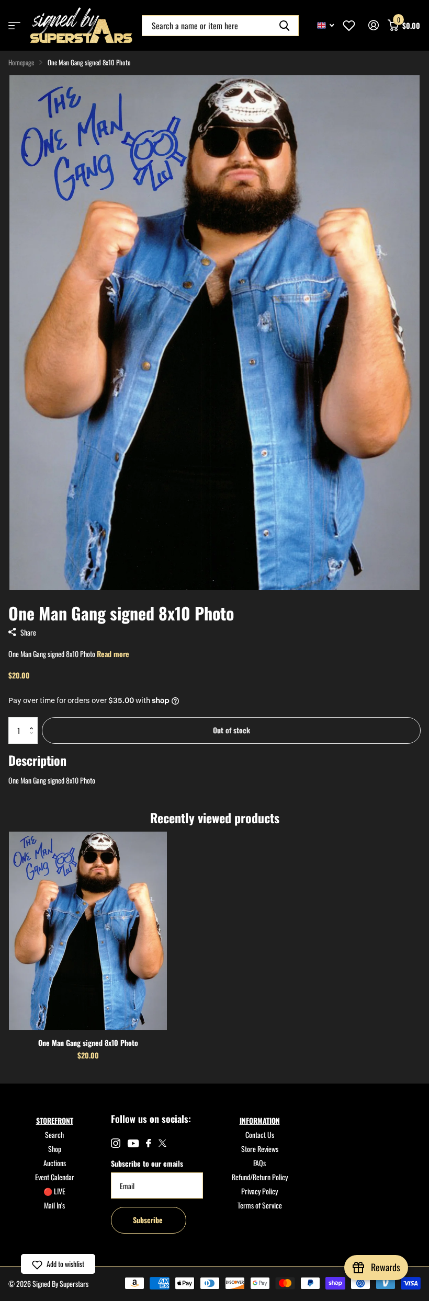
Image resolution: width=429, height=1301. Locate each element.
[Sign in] (373, 25)
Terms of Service (260, 1205)
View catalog (14, 25)
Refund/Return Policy (260, 1176)
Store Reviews (259, 1148)
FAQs (259, 1162)
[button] (34, 721)
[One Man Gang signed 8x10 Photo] (87, 931)
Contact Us (259, 1134)
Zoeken (284, 25)
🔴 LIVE (54, 1190)
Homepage (21, 62)
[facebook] (148, 1143)
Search (54, 1134)
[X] (162, 1143)
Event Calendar (54, 1176)
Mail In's (54, 1205)
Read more (113, 653)
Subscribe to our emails (147, 1163)
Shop (54, 1148)
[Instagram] (115, 1143)
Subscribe (149, 1219)
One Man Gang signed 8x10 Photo (88, 1042)
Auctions (54, 1162)
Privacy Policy (259, 1190)
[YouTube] (133, 1143)
